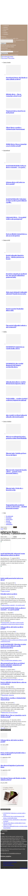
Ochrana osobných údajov (7, 46)
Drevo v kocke (7, 62)
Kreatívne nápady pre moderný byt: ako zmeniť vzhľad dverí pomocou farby (16, 275)
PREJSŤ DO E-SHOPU (14, 888)
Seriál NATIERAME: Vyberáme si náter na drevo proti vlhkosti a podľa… (16, 200)
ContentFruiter (23, 868)
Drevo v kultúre (7, 421)
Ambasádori (5, 34)
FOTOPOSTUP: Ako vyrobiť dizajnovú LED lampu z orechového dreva (14, 365)
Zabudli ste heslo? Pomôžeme (8, 45)
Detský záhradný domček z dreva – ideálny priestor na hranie (15, 257)
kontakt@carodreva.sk (15, 853)
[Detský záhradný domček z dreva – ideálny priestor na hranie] (13, 252)
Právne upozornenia (8, 865)
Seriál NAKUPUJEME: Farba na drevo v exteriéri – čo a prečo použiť (13, 608)
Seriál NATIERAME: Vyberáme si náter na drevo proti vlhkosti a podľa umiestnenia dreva (13, 646)
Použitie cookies (7, 863)
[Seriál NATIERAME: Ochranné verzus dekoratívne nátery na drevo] (6, 550)
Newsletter (5, 27)
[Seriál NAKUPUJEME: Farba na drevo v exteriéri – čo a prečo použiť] (13, 162)
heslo (14, 41)
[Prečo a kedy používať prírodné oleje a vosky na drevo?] (4, 750)
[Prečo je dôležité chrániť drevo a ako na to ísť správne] (13, 231)
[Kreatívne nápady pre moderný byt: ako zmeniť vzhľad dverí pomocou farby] (13, 271)
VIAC (4, 513)
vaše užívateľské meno (19, 40)
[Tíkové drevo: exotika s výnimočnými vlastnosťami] (13, 124)
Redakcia (3, 583)
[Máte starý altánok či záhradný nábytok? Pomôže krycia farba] (13, 289)
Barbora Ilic (3, 597)
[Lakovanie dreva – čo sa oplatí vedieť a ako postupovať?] (13, 214)
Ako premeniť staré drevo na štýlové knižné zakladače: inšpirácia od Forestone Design (13, 665)
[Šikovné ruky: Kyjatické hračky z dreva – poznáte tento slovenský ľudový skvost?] (13, 467)
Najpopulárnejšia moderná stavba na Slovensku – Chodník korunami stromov (16, 506)
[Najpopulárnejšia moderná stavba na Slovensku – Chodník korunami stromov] (13, 502)
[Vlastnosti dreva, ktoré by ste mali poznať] (13, 108)
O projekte (5, 32)
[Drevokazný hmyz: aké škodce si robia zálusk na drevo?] (13, 74)
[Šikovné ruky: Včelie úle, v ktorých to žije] (13, 485)
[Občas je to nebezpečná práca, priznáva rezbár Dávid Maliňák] (13, 433)
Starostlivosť (6, 150)
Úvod (2, 529)
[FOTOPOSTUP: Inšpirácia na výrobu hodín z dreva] (13, 344)
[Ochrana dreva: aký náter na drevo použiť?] (13, 179)
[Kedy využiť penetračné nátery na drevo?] (6, 575)
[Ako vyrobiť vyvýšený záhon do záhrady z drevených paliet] (13, 412)
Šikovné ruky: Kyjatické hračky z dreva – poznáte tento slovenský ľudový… (16, 471)
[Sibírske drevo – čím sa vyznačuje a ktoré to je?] (13, 91)
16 (3, 728)
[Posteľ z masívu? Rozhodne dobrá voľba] (13, 306)
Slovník (4, 30)
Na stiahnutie (6, 25)
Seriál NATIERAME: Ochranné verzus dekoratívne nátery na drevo (13, 554)
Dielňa (5, 331)
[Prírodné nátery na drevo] (5, 591)
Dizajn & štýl (6, 240)
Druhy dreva (5, 29)
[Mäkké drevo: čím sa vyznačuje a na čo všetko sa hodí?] (13, 141)
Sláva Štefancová (5, 558)
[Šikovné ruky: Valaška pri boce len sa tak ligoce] (13, 450)
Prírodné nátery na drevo (9, 594)
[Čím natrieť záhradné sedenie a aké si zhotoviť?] (13, 322)
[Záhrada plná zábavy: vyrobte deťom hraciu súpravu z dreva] (13, 379)
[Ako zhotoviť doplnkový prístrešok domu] (4, 762)
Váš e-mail (15, 51)
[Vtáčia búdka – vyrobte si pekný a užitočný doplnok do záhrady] (13, 395)
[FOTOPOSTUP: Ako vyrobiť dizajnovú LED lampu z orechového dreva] (13, 360)
